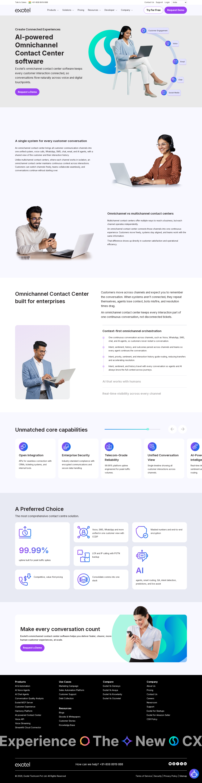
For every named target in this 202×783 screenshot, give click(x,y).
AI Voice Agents (22, 690)
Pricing (150, 690)
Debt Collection (66, 698)
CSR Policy (152, 719)
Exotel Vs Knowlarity (112, 694)
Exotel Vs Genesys (111, 686)
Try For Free (153, 10)
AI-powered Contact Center (28, 715)
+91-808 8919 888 (40, 2)
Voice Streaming (22, 723)
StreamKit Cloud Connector (28, 727)
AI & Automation (22, 686)
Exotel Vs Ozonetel (112, 698)
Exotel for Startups (155, 711)
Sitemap (183, 776)
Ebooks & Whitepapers (69, 717)
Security (158, 776)
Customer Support (67, 694)
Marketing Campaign (68, 686)
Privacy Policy (170, 776)
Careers (150, 698)
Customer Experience (25, 707)
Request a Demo (27, 92)
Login (167, 2)
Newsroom (152, 702)
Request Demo (175, 10)
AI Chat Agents (22, 694)
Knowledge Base (67, 725)
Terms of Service (144, 776)
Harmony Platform (23, 711)
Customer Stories (67, 721)
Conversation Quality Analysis (29, 698)
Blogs (61, 712)
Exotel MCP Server (24, 702)
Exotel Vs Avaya (110, 690)
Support (159, 2)
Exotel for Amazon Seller (158, 715)
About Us (151, 686)
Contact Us (149, 2)
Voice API (19, 719)
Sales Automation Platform (71, 690)
